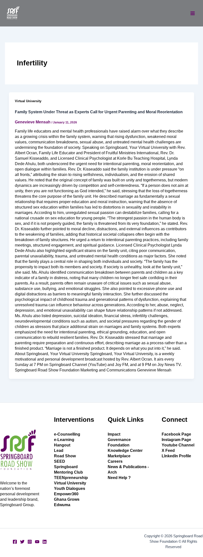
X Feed (168, 450)
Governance (119, 440)
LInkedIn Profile (176, 456)
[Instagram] (29, 541)
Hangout (62, 445)
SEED (59, 461)
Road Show (65, 456)
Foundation (118, 445)
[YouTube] (37, 541)
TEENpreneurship (71, 478)
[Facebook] (15, 541)
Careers (115, 461)
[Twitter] (22, 541)
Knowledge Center (125, 450)
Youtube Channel (178, 445)
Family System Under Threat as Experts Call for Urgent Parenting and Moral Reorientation (99, 112)
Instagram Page (176, 440)
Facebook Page (176, 434)
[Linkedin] (44, 541)
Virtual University (28, 101)
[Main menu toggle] (192, 13)
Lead (58, 450)
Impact (114, 434)
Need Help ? (119, 478)
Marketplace (119, 456)
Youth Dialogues (69, 488)
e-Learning (64, 440)
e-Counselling (67, 434)
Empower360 (66, 494)
